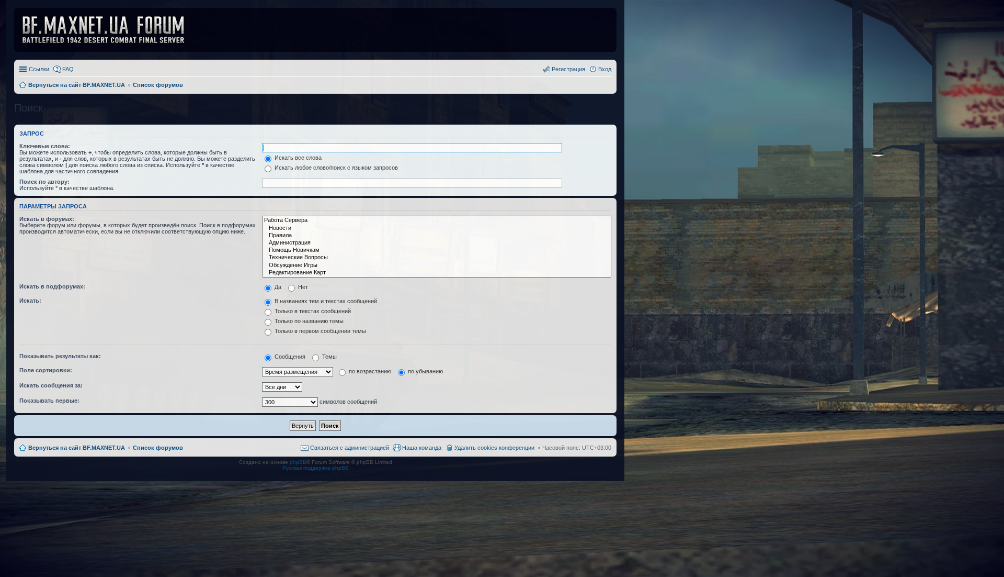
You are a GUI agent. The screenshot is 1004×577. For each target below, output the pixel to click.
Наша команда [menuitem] (421, 448)
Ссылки (39, 69)
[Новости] (436, 228)
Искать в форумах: (46, 219)
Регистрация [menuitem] (568, 69)
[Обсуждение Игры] (436, 265)
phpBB (298, 462)
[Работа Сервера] (436, 220)
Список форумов (158, 448)
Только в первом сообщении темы (319, 331)
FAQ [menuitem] (68, 69)
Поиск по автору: (44, 182)
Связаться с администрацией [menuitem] (349, 448)
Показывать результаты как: (60, 356)
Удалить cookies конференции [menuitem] (494, 448)
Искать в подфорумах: (52, 286)
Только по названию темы (308, 321)
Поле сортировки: (45, 370)
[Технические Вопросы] (436, 257)
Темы (329, 356)
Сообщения (289, 356)
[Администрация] (436, 243)
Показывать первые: (49, 400)
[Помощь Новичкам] (436, 250)
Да (277, 287)
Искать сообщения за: (51, 385)
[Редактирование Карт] (436, 272)
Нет (302, 287)
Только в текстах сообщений (312, 311)
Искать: (30, 300)
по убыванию (424, 371)
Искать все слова (297, 157)
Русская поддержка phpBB (315, 468)
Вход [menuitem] (604, 69)
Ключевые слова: (44, 146)
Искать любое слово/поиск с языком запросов (335, 167)
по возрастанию (369, 371)
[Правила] (436, 235)
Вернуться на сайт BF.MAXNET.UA (76, 448)
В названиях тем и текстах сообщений (325, 301)
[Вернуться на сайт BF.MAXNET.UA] (110, 29)
